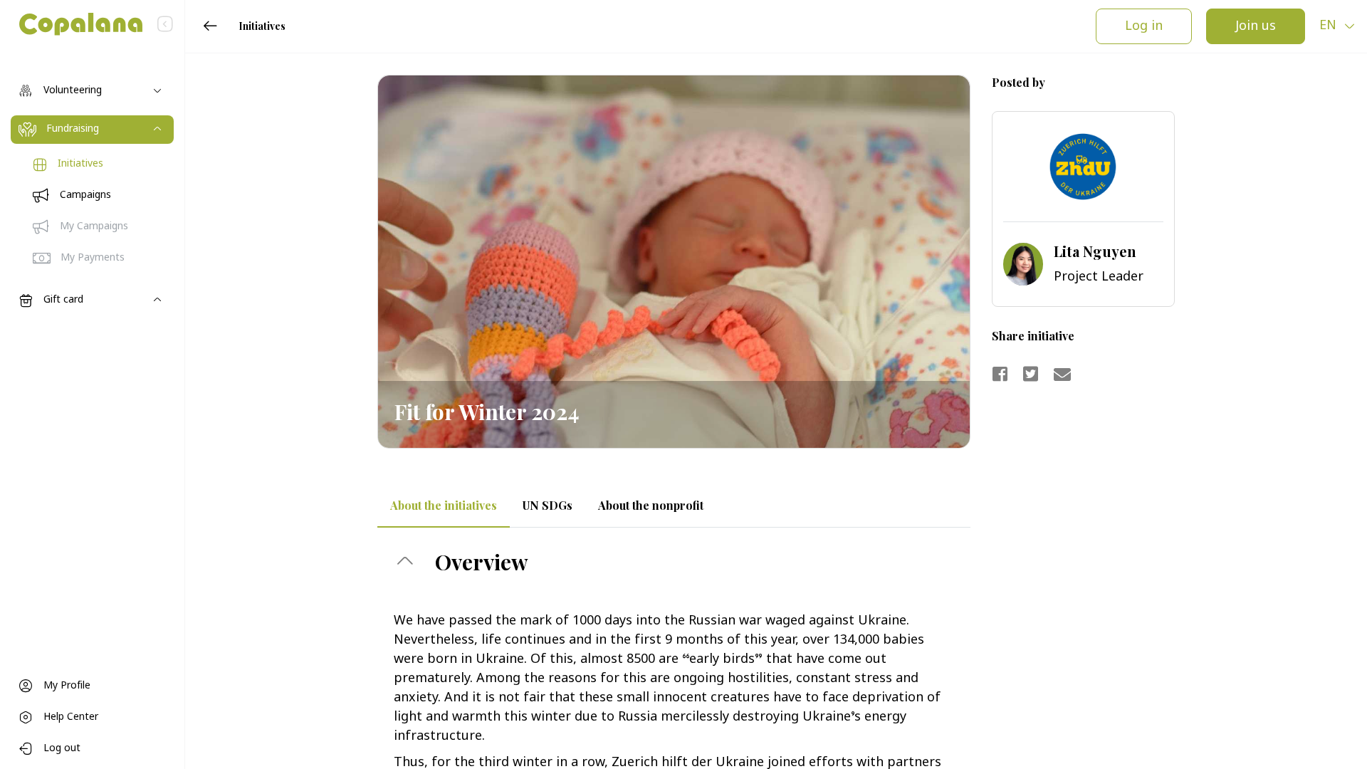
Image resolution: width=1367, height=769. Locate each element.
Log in (1144, 27)
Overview (479, 562)
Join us (1255, 27)
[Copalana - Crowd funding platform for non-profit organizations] (71, 24)
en (1329, 26)
